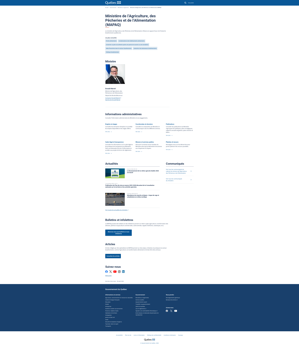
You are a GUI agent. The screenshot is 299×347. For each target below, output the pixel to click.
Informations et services (112, 295)
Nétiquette (108, 276)
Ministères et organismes (123, 7)
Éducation (107, 302)
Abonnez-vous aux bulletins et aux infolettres (118, 232)
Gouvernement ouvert (141, 302)
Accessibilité (119, 335)
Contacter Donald (112, 98)
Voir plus (107, 131)
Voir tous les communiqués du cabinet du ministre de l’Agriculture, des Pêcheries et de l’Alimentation (176, 171)
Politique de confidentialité (154, 335)
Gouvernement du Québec (116, 289)
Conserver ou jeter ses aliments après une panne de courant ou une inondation (127, 44)
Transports (108, 326)
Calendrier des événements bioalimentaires (145, 48)
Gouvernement (113, 7)
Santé (106, 319)
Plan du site (128, 335)
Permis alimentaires (111, 41)
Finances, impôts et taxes (111, 311)
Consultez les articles (113, 256)
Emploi (107, 304)
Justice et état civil (110, 317)
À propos (180, 335)
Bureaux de (171, 300)
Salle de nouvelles (140, 306)
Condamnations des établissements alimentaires (132, 41)
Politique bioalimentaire (112, 52)
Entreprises (108, 306)
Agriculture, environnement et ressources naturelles (119, 297)
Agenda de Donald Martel (112, 100)
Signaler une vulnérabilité (146, 311)
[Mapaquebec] (106, 271)
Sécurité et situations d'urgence (113, 321)
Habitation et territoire (111, 313)
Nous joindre (191, 2)
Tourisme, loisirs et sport (111, 324)
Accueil (106, 7)
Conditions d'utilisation (170, 335)
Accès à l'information (139, 335)
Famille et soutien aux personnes (114, 308)
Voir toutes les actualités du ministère (116, 210)
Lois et (140, 308)
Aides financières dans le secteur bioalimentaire (119, 48)
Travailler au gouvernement (143, 304)
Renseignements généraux (173, 297)
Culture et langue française (112, 300)
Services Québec (140, 300)
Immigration (108, 315)
